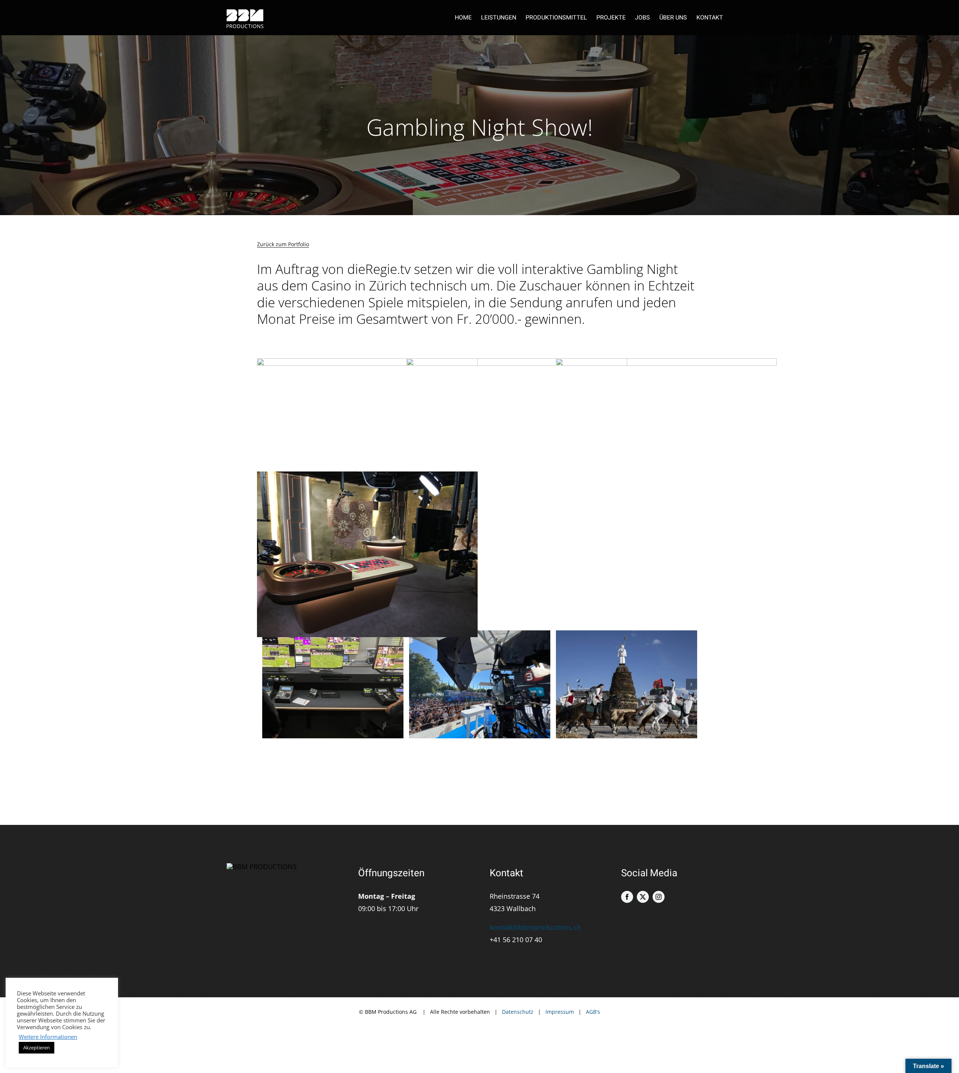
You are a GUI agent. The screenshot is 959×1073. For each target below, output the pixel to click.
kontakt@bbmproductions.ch (535, 927)
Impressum (559, 1011)
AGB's (593, 1011)
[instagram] (659, 897)
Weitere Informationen (48, 1036)
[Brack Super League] (332, 684)
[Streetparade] (479, 684)
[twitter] (643, 897)
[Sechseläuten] (626, 684)
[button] (267, 684)
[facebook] (627, 897)
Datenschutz (517, 1011)
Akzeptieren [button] (36, 1047)
